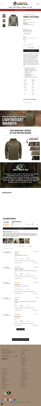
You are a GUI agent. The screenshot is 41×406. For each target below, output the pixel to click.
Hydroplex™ (4, 378)
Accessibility (23, 364)
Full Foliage (4, 383)
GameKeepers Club (24, 379)
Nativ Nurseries (23, 383)
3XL (24, 41)
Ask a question (28, 102)
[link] (26, 19)
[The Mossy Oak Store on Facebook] (4, 358)
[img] (15, 231)
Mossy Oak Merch (24, 374)
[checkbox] (10, 248)
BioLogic (22, 381)
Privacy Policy (23, 362)
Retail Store (23, 386)
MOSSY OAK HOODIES (31, 99)
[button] (17, 221)
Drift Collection (4, 374)
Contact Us (22, 354)
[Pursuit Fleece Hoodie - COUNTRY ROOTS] (2, 210)
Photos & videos (8, 248)
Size (24, 36)
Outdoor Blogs (23, 371)
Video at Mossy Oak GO (25, 373)
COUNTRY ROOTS (27, 30)
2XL (35, 38)
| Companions (24, 7)
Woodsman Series (5, 373)
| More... (31, 7)
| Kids (28, 7)
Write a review (20, 228)
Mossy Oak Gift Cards (5, 384)
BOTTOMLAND (27, 33)
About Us (22, 352)
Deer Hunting (4, 388)
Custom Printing (23, 376)
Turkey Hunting (4, 371)
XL (31, 38)
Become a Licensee (24, 384)
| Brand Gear (18, 7)
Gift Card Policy (23, 365)
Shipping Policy (23, 359)
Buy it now (31, 50)
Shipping (24, 24)
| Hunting (10, 7)
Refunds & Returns (24, 360)
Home (24, 14)
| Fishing (14, 7)
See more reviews (20, 329)
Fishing (3, 376)
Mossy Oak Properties (24, 378)
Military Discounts (24, 357)
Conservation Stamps (5, 379)
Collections (27, 14)
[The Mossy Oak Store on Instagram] (2, 358)
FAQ (21, 355)
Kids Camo (3, 386)
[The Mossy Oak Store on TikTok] (7, 358)
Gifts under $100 (32, 14)
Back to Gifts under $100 (21, 339)
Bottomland (4, 381)
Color (24, 28)
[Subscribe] (16, 355)
